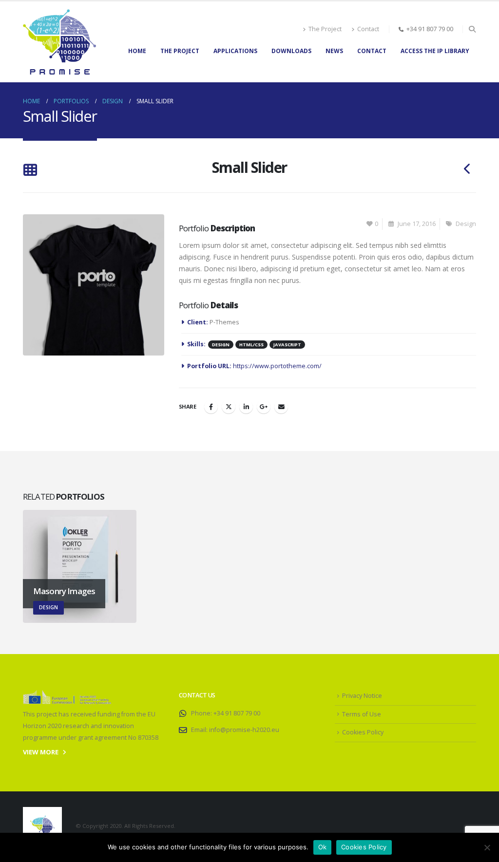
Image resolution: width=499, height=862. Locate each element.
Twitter (228, 406)
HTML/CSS (251, 344)
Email (281, 406)
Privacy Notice (362, 696)
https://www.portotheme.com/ (277, 366)
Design (466, 224)
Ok (322, 847)
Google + (263, 406)
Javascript (287, 344)
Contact (368, 29)
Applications (235, 51)
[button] (472, 29)
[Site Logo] (59, 42)
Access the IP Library (435, 51)
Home (137, 51)
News (334, 51)
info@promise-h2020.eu (244, 730)
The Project (325, 29)
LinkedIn (246, 406)
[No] (487, 847)
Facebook (211, 406)
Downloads (291, 51)
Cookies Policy (363, 732)
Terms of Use (361, 714)
